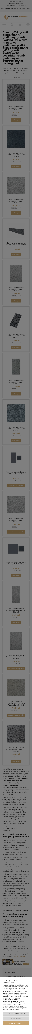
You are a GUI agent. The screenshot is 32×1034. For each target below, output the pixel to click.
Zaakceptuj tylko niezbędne (16, 1013)
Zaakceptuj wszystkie (16, 1023)
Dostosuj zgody (16, 1018)
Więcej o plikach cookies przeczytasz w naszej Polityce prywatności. (15, 1008)
